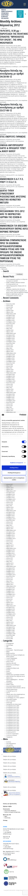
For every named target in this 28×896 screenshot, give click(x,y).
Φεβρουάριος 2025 (11, 333)
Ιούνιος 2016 (9, 504)
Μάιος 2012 (9, 581)
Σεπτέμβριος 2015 (10, 519)
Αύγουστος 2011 (10, 596)
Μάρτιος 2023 (9, 371)
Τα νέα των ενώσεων (10, 221)
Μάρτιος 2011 (9, 604)
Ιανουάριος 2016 (10, 512)
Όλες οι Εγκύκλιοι (10, 701)
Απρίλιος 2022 (9, 389)
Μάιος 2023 (9, 368)
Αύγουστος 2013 (10, 556)
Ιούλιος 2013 (9, 558)
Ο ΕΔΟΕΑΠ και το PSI (10, 207)
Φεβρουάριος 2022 (11, 392)
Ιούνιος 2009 (9, 638)
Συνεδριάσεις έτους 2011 (12, 709)
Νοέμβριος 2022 (10, 377)
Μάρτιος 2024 (9, 351)
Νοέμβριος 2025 (10, 318)
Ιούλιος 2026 (9, 305)
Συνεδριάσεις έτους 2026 (12, 730)
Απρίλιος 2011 (9, 602)
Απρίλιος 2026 (9, 310)
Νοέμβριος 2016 (10, 496)
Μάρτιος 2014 (9, 546)
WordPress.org (10, 747)
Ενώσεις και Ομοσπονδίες (10, 804)
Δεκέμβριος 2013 (10, 550)
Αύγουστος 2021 (10, 402)
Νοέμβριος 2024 (10, 338)
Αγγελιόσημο (9, 645)
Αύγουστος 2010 (10, 615)
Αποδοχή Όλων (14, 467)
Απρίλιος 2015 (9, 527)
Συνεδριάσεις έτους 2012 (11, 100)
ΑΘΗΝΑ (5, 827)
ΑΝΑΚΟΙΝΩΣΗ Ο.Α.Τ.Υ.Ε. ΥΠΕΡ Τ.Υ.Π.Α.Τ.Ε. (12, 180)
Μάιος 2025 (9, 328)
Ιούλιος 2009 (9, 637)
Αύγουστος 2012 (10, 576)
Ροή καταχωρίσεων (11, 743)
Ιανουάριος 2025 (10, 335)
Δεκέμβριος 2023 (10, 356)
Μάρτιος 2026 (9, 312)
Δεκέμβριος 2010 (10, 609)
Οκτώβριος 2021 (10, 399)
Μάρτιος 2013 (9, 565)
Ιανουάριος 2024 (10, 354)
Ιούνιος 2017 (9, 484)
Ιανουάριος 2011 (10, 607)
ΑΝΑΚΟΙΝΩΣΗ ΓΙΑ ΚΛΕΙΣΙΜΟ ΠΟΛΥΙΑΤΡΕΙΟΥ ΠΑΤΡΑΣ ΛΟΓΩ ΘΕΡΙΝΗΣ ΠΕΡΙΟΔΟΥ (14, 228)
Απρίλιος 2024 (9, 350)
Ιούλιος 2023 (9, 364)
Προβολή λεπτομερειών (16, 462)
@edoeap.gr (7, 834)
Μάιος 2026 (9, 309)
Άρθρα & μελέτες (10, 653)
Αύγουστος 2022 (10, 382)
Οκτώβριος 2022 (10, 379)
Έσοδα (8, 671)
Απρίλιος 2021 (9, 409)
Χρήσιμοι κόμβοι (7, 806)
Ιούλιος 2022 (9, 384)
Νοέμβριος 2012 (10, 571)
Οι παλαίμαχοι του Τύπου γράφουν (15, 697)
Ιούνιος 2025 (9, 327)
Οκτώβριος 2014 (10, 537)
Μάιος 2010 (9, 620)
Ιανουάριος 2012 (10, 587)
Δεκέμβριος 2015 (10, 514)
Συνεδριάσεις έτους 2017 (12, 715)
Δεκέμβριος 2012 (10, 569)
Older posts (3, 28)
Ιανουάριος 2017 (10, 492)
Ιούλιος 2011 (9, 597)
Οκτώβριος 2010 (10, 612)
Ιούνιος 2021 (9, 405)
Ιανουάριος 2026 (10, 315)
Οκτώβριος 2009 (10, 632)
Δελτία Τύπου (9, 661)
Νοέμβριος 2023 (10, 358)
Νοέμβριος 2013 (10, 551)
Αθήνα (5, 816)
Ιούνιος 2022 (9, 386)
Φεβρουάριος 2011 (11, 606)
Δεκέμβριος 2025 (10, 317)
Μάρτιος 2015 (9, 528)
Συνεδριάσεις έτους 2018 (12, 717)
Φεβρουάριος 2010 (11, 625)
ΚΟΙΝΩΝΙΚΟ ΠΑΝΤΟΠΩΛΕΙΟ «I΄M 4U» (15, 687)
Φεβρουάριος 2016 (11, 510)
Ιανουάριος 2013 (10, 568)
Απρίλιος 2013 (9, 563)
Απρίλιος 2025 (9, 330)
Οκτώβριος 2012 (10, 573)
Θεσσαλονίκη (7, 817)
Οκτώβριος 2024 (10, 340)
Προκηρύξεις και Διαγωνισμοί (13, 704)
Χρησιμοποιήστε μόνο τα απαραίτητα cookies (14, 478)
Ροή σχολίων (9, 745)
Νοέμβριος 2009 (10, 630)
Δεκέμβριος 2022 (10, 376)
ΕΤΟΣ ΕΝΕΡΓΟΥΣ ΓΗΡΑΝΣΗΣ (13, 136)
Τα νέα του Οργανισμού (12, 733)
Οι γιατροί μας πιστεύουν (12, 696)
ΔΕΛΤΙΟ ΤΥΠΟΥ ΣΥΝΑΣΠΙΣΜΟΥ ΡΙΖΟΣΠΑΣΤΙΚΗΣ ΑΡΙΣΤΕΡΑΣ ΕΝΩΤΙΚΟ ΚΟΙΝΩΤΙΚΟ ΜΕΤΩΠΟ (13, 196)
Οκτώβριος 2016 (10, 497)
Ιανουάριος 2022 (10, 394)
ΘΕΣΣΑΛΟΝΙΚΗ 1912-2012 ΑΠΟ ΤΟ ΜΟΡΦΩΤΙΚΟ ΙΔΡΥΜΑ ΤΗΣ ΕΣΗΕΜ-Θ (12, 214)
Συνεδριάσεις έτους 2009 (12, 706)
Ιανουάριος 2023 (10, 374)
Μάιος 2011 (9, 601)
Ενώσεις (8, 669)
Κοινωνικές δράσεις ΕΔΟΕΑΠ (13, 686)
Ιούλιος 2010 (9, 617)
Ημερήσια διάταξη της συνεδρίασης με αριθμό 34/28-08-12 (12, 73)
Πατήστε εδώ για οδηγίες (9, 756)
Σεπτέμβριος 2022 (10, 381)
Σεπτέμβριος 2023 (10, 361)
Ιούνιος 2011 (9, 599)
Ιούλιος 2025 (9, 325)
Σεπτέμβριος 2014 (10, 538)
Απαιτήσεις (9, 648)
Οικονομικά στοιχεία (11, 699)
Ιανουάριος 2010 (10, 627)
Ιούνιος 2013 (9, 560)
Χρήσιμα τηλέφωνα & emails (20, 13)
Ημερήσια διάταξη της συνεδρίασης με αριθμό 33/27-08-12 (12, 107)
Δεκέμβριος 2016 (10, 494)
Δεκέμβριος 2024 (10, 336)
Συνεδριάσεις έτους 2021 (12, 722)
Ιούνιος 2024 (9, 346)
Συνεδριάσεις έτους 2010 (12, 707)
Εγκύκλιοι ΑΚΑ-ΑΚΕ (11, 663)
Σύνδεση (8, 742)
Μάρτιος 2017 (9, 489)
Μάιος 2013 (9, 561)
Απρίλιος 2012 (9, 583)
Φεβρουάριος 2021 (11, 412)
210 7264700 (8, 832)
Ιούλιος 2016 (9, 502)
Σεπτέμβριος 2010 (10, 614)
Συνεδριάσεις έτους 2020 (12, 720)
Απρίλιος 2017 (9, 487)
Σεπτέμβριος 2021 (10, 400)
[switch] (24, 446)
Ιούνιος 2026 (9, 307)
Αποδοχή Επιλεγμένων (14, 472)
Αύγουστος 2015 (10, 520)
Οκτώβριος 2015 (10, 517)
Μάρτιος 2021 (9, 410)
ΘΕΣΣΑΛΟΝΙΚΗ (7, 841)
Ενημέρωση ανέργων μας (12, 668)
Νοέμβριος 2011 (10, 591)
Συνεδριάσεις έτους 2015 (12, 712)
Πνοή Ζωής (9, 702)
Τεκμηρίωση (9, 737)
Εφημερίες (8, 673)
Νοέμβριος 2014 (10, 535)
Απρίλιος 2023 (9, 369)
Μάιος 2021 (9, 407)
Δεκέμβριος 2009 (10, 628)
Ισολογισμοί (9, 683)
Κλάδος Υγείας (10, 684)
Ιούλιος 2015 (9, 522)
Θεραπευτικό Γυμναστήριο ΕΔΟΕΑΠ (15, 674)
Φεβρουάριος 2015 (11, 530)
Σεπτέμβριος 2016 (10, 499)
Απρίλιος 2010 (9, 622)
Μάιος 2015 (9, 525)
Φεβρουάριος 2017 (11, 491)
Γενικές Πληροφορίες (11, 658)
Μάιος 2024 (9, 348)
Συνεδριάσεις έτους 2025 (12, 729)
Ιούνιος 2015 (9, 523)
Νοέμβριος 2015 (10, 515)
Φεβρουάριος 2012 (11, 586)
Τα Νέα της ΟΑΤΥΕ (9, 141)
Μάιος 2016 (9, 505)
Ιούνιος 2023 (9, 366)
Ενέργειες (8, 666)
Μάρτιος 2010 (9, 624)
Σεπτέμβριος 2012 (10, 574)
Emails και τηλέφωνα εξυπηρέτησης (12, 812)
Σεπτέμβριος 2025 (10, 322)
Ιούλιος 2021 (9, 404)
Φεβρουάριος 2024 (11, 353)
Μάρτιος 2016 (9, 509)
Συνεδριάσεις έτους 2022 (12, 724)
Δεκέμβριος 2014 (10, 533)
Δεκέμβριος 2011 (10, 589)
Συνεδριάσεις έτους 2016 (12, 714)
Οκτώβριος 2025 (10, 320)
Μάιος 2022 (9, 387)
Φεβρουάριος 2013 (11, 566)
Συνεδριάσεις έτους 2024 (12, 727)
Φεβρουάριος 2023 (11, 373)
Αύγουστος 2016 (10, 501)
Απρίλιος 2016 (9, 507)
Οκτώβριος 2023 (10, 359)
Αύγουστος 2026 (10, 304)
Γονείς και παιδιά (10, 660)
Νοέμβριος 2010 (10, 610)
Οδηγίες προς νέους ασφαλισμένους (15, 694)
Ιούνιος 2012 (9, 579)
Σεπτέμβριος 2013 (10, 555)
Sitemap (5, 820)
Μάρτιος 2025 (9, 332)
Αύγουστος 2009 (10, 635)
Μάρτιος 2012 (9, 584)
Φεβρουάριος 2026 (11, 313)
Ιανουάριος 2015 (10, 532)
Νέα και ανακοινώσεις (11, 689)
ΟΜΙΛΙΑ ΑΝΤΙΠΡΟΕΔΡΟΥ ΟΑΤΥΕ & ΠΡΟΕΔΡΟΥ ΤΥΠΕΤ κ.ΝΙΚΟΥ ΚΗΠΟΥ (13, 148)
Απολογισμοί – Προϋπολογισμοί (14, 650)
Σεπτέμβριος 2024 (10, 341)
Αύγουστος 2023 (10, 363)
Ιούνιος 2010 (9, 619)
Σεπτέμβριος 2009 (10, 633)
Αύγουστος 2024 (10, 343)
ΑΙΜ (7, 646)
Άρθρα (7, 651)
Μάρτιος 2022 (9, 391)
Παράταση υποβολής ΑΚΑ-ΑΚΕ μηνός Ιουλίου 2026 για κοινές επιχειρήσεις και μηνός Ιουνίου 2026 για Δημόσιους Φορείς (17, 290)
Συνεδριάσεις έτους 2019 (12, 719)
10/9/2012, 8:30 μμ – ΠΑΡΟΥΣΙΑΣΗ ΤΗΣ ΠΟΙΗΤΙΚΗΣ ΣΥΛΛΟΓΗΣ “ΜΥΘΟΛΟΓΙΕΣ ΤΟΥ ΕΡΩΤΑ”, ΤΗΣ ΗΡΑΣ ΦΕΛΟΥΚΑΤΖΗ (14, 36)
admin (19, 45)
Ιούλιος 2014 (9, 540)
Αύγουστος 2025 (10, 323)
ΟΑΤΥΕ (8, 692)
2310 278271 (8, 847)
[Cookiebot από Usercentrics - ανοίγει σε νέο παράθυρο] (19, 415)
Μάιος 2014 (9, 543)
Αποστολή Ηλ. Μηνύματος (10, 810)
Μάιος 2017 (9, 486)
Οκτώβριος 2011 (10, 592)
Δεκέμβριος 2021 (10, 396)
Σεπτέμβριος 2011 (10, 594)
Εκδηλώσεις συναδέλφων (11, 66)
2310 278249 (7, 854)
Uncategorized (10, 643)
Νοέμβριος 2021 (10, 397)
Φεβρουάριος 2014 (11, 548)
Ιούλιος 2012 (9, 578)
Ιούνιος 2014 (9, 542)
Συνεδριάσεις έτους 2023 (12, 725)
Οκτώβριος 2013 (10, 553)
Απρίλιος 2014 (9, 545)
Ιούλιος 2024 (9, 345)
